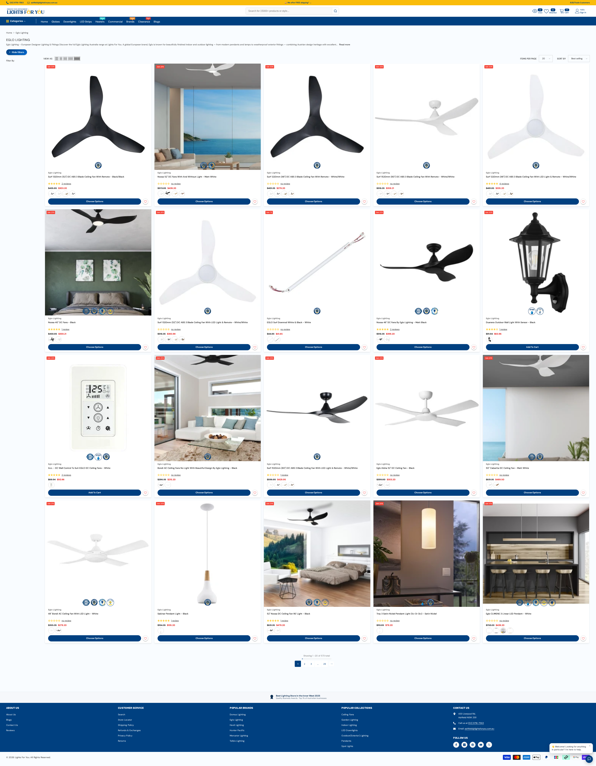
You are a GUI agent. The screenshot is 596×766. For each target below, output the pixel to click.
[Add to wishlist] (145, 201)
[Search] (335, 11)
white (58, 339)
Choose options (94, 201)
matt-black (168, 194)
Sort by (561, 58)
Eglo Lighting (22, 32)
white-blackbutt (175, 194)
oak (510, 630)
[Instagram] (464, 745)
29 (324, 664)
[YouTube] (481, 745)
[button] (57, 59)
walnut (503, 630)
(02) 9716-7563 (476, 723)
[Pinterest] (473, 745)
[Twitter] (489, 745)
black (51, 339)
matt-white (161, 194)
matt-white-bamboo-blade (496, 485)
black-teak (182, 194)
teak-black (72, 194)
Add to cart (532, 347)
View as (47, 58)
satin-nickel (380, 630)
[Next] (331, 663)
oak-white (65, 194)
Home (9, 32)
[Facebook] (456, 745)
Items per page (528, 58)
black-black (51, 194)
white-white (58, 194)
